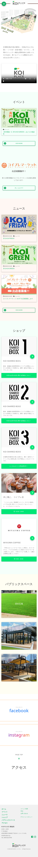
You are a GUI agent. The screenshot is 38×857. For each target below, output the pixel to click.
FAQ (22, 811)
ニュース (5, 814)
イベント (5, 812)
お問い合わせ (24, 813)
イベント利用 (24, 809)
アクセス (5, 823)
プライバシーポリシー (26, 817)
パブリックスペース (8, 820)
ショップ (5, 817)
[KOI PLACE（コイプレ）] (18, 845)
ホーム (4, 809)
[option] (19, 20)
